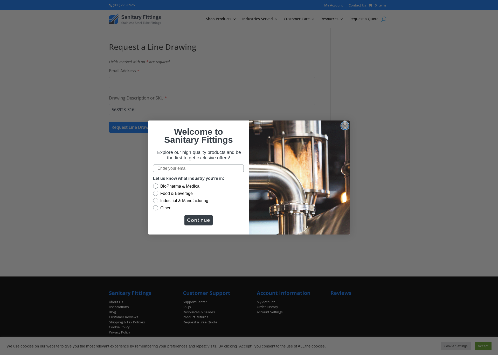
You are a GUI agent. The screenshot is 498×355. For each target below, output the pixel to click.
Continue (198, 220)
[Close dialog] (345, 126)
